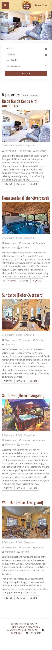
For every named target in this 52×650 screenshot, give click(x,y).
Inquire (33, 184)
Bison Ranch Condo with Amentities (20, 103)
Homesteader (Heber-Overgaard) (25, 198)
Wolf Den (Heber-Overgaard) (22, 502)
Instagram (35, 633)
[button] (2, 20)
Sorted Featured (30, 95)
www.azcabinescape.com (24, 630)
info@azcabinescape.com (26, 627)
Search (26, 73)
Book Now (41, 5)
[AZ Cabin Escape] (26, 5)
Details (20, 184)
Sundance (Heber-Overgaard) (22, 295)
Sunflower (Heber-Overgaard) (23, 395)
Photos (8, 184)
